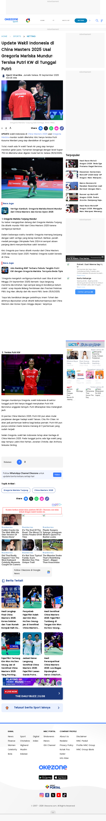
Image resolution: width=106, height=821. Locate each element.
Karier (62, 754)
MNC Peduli (82, 741)
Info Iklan (64, 758)
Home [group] (42, 20)
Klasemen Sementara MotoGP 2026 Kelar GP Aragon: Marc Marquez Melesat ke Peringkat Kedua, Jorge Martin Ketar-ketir (91, 175)
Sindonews (49, 737)
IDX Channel (49, 745)
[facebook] (47, 795)
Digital (36, 737)
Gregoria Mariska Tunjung (16, 490)
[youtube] (59, 795)
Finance (11, 741)
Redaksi (63, 741)
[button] (90, 20)
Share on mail (56, 128)
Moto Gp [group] (65, 20)
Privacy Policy (66, 745)
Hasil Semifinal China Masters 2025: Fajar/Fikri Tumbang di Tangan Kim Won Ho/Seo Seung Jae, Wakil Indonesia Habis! (52, 620)
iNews (47, 741)
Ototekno (25, 741)
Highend (24, 745)
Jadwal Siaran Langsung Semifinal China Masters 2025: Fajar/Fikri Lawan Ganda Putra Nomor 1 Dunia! (31, 667)
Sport (23, 737)
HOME (4, 36)
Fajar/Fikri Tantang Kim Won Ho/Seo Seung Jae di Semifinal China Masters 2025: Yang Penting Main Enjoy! (10, 667)
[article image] (72, 163)
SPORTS (17, 36)
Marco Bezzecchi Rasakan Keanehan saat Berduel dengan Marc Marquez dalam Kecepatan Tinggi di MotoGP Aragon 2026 (91, 186)
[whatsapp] (51, 128)
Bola (10, 754)
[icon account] (3, 76)
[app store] (60, 777)
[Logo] (28, 20)
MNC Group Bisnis (85, 750)
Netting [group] (81, 20)
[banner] (32, 685)
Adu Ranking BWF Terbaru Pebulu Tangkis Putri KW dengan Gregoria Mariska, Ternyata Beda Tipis (36, 269)
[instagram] (41, 795)
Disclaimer (81, 737)
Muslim (23, 750)
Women (11, 745)
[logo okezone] (53, 767)
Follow (57, 475)
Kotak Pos (65, 750)
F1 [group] (53, 20)
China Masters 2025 (37, 134)
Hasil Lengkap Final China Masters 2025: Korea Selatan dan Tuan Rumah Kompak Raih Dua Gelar (10, 620)
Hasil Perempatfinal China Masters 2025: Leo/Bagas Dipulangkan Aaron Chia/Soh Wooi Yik (52, 667)
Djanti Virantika (14, 75)
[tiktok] (64, 795)
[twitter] (53, 795)
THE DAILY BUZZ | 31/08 (30, 696)
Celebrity (12, 750)
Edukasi (23, 754)
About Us (64, 737)
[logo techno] (11, 20)
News (10, 737)
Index (35, 741)
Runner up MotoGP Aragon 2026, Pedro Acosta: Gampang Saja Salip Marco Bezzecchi (91, 198)
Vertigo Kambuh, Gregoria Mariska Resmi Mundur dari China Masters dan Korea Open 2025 (36, 210)
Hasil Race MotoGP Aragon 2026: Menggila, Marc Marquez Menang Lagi (91, 209)
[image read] (4, 210)
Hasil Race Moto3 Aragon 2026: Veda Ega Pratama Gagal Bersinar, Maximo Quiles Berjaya (91, 164)
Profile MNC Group (85, 745)
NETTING (31, 36)
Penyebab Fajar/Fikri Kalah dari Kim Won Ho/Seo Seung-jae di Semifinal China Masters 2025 (31, 620)
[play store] (45, 777)
